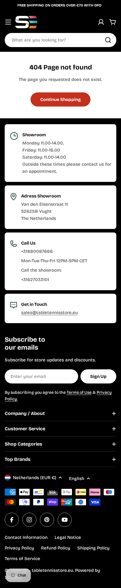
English (76, 478)
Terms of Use (79, 392)
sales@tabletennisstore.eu (49, 312)
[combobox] (60, 40)
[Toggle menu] (8, 22)
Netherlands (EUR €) (34, 477)
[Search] (108, 40)
